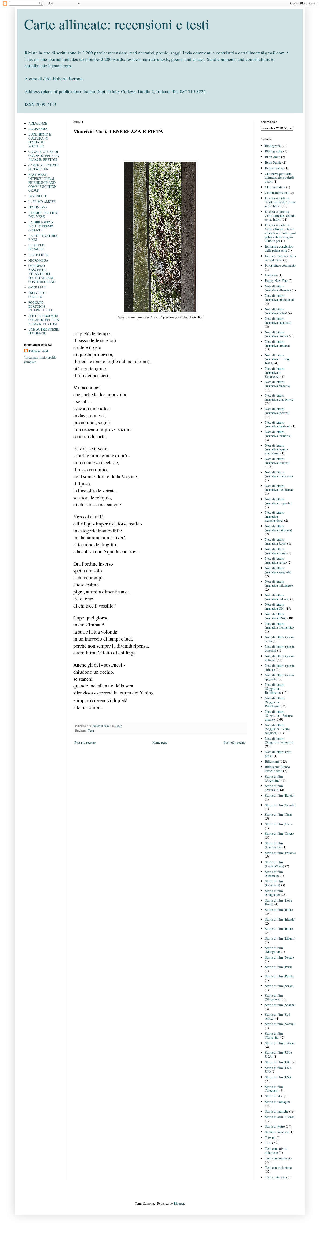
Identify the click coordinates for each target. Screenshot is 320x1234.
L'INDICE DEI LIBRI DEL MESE (43, 215)
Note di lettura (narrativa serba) (276, 560)
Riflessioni (272, 761)
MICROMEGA (38, 260)
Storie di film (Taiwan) (280, 1043)
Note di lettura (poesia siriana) (279, 667)
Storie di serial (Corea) (280, 1116)
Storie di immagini (277, 1101)
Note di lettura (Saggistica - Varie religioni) (277, 729)
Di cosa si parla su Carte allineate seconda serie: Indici (280, 215)
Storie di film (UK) (278, 1062)
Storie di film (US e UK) (278, 1069)
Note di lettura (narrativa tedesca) (277, 597)
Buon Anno (272, 157)
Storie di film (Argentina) (274, 778)
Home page (159, 742)
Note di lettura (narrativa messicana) (279, 487)
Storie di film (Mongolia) (274, 950)
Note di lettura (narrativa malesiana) (279, 474)
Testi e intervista (276, 1177)
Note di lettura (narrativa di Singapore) (274, 372)
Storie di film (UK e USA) (278, 1054)
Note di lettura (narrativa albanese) (278, 288)
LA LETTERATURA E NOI (42, 238)
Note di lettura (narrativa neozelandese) (274, 516)
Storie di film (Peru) (278, 967)
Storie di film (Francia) (280, 852)
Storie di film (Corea (279, 824)
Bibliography (273, 151)
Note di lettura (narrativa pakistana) (278, 528)
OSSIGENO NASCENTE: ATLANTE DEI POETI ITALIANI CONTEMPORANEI (42, 274)
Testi (91, 730)
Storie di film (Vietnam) (274, 1088)
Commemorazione (277, 192)
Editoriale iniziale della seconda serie (280, 258)
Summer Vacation (277, 1132)
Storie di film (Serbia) (279, 986)
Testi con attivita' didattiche (276, 1150)
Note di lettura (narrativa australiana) (279, 297)
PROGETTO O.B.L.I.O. (36, 295)
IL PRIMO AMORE (42, 201)
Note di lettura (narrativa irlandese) (278, 434)
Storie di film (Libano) (280, 938)
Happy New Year (276, 280)
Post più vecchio (235, 742)
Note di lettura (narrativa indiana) (277, 411)
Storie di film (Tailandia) (274, 1035)
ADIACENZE (37, 123)
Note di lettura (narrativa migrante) (278, 501)
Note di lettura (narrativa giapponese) (279, 397)
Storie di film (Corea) (279, 833)
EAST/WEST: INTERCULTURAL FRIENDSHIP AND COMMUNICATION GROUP (42, 182)
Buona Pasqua (274, 168)
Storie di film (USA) (279, 1077)
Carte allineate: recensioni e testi (116, 24)
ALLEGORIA (37, 128)
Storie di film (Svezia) (280, 1024)
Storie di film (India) (279, 909)
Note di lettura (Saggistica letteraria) (279, 740)
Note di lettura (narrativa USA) (276, 616)
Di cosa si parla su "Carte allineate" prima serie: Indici (280, 202)
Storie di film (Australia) (274, 788)
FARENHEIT (37, 196)
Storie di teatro (275, 1126)
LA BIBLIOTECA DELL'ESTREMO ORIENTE (40, 226)
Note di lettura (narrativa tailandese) (279, 583)
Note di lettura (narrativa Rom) (275, 541)
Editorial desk (39, 351)
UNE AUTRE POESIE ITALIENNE (43, 331)
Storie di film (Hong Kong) (278, 902)
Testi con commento (278, 1158)
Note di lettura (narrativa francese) (278, 384)
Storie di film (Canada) (280, 805)
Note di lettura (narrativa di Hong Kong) (277, 359)
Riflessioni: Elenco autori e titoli (277, 769)
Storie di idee (274, 1096)
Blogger (179, 1203)
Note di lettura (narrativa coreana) (277, 343)
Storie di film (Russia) (279, 976)
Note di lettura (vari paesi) (278, 754)
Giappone (271, 275)
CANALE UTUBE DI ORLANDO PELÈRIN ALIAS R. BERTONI (43, 155)
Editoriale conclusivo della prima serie (279, 248)
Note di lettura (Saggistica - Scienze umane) (279, 715)
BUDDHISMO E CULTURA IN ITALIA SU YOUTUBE (39, 140)
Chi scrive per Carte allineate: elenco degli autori (279, 177)
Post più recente (85, 742)
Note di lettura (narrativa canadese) (278, 320)
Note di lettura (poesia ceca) (279, 639)
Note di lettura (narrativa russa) (276, 551)
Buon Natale (273, 162)
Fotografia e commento (280, 265)
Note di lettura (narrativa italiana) (277, 461)
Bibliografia (273, 145)
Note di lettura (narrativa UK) (275, 606)
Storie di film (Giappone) (274, 892)
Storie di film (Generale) (274, 873)
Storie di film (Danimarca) (274, 845)
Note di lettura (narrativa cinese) (276, 334)
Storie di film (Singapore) (274, 997)
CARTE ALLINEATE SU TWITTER (43, 167)
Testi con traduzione (278, 1167)
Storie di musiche (276, 1111)
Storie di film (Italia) (279, 928)
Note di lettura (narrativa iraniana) (277, 424)
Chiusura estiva (275, 187)
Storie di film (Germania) (274, 883)
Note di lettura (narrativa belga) (276, 311)
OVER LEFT (37, 287)
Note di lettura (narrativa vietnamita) (279, 625)
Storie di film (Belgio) (280, 795)
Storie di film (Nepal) (279, 957)
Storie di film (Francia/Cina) (274, 864)
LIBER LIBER (38, 255)
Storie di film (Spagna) (280, 1005)
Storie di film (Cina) (278, 814)
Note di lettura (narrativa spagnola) (278, 570)
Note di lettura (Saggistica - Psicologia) (274, 702)
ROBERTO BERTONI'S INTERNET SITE (40, 306)
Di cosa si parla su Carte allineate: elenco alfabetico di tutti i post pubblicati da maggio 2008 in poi (280, 233)
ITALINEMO (37, 207)
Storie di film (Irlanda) (280, 919)
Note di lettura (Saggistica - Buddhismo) (274, 688)
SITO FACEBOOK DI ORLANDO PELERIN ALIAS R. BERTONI (43, 319)
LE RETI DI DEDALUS (36, 247)
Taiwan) (270, 1137)
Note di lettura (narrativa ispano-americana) (276, 449)
